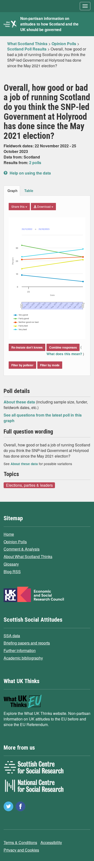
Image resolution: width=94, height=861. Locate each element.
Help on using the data (30, 173)
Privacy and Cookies (21, 850)
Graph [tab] (12, 190)
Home (9, 534)
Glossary (11, 564)
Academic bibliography (23, 658)
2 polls (35, 162)
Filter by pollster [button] (22, 365)
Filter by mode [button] (50, 365)
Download (43, 206)
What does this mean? (65, 353)
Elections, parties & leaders (29, 485)
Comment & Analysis (22, 549)
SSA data (12, 635)
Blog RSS (12, 571)
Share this (18, 206)
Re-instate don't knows (27, 347)
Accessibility (51, 842)
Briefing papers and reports (27, 643)
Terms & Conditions (20, 842)
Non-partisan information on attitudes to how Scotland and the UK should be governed (49, 24)
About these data (20, 402)
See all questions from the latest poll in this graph (43, 417)
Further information (20, 650)
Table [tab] (28, 190)
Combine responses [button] (63, 347)
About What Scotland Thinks (28, 556)
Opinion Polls (15, 541)
